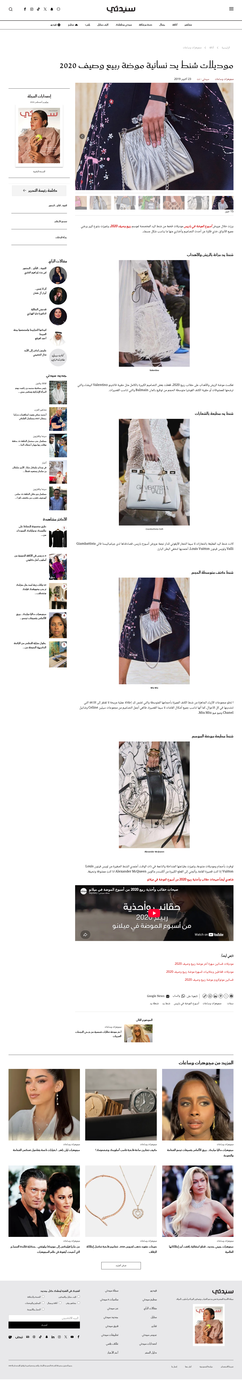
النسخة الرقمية (39, 171)
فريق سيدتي (111, 1326)
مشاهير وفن (71, 1303)
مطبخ (70, 25)
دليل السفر (151, 1352)
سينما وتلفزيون (39, 436)
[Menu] (231, 9)
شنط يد (166, 1003)
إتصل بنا (174, 1366)
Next (82, 136)
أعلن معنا (188, 1366)
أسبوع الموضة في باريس (186, 1003)
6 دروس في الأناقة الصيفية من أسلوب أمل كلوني (30, 558)
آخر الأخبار (112, 1352)
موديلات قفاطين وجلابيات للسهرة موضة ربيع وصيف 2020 (199, 972)
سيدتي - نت (203, 79)
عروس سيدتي (149, 1335)
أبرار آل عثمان (39, 293)
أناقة (174, 25)
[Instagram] (31, 9)
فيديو (53, 25)
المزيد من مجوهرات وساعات (206, 1063)
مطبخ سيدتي (149, 1299)
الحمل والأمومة (34, 1309)
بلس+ (87, 25)
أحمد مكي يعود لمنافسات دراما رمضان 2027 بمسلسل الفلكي (30, 417)
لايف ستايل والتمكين (67, 1297)
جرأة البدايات (61, 237)
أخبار (44, 463)
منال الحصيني (39, 355)
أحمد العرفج (40, 338)
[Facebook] (25, 9)
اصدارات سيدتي (148, 1343)
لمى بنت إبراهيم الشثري (35, 272)
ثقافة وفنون (41, 383)
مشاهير (188, 25)
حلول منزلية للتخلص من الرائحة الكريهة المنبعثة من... (30, 645)
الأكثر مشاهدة (55, 519)
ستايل (154, 1317)
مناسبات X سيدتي (109, 1299)
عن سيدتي (112, 1308)
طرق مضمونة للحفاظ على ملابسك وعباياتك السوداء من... (31, 530)
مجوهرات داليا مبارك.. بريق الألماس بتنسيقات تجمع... (31, 616)
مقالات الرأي (58, 261)
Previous (226, 136)
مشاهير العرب (40, 410)
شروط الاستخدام (227, 1366)
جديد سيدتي (56, 375)
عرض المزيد (121, 1265)
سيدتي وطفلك (124, 25)
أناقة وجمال (52, 1303)
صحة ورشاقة (145, 25)
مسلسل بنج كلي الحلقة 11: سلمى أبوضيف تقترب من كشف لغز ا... (30, 496)
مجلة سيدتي (111, 1290)
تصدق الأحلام (61, 221)
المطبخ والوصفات (33, 1303)
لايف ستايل (102, 25)
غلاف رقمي (112, 1343)
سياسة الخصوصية (206, 1366)
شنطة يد (154, 1003)
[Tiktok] (38, 9)
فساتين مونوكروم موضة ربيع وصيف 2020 (209, 980)
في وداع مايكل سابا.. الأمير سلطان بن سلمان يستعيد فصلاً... (29, 469)
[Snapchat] (52, 9)
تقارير (154, 1326)
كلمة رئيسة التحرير (42, 190)
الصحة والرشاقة (34, 1297)
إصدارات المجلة (39, 96)
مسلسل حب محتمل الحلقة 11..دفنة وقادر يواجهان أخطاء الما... (29, 443)
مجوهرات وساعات (224, 79)
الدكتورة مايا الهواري (36, 313)
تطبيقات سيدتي (109, 1335)
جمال (162, 25)
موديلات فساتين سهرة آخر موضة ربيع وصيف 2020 (204, 964)
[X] (45, 9)
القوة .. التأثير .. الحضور (58, 205)
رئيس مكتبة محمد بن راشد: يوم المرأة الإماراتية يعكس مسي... (30, 390)
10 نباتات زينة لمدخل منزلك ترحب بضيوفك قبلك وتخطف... (31, 589)
